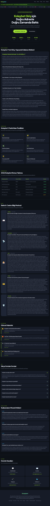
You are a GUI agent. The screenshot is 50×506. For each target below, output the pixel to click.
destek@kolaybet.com (37, 474)
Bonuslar (15, 500)
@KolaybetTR (37, 485)
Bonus (38, 1)
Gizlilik (27, 500)
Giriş (35, 1)
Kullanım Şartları (32, 500)
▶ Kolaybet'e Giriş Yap (20, 31)
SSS (44, 1)
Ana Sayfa (10, 500)
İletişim (47, 1)
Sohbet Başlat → (13, 474)
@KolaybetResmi (13, 485)
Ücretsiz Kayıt (32, 31)
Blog (41, 1)
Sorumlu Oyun (38, 500)
